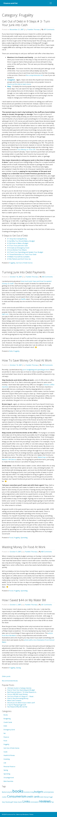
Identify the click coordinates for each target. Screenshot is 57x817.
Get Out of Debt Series (24, 263)
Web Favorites (8, 781)
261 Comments (46, 605)
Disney (46, 797)
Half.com (5, 314)
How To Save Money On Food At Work (27, 360)
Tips (52, 802)
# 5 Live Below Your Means (17, 250)
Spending (24, 538)
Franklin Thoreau (33, 29)
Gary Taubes (6, 802)
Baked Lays (42, 457)
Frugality (12, 263)
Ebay (9, 86)
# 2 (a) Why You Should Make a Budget (21, 241)
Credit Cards (8, 722)
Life (5, 763)
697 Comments (49, 29)
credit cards (33, 796)
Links (26, 801)
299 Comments (47, 365)
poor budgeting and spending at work (36, 370)
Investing (7, 759)
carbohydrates (49, 792)
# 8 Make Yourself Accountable (18, 257)
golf (12, 802)
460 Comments (46, 552)
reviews (45, 801)
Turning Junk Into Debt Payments (23, 272)
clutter (4, 797)
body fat (9, 792)
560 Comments (47, 277)
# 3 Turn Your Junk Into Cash (17, 245)
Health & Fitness (9, 755)
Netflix (23, 299)
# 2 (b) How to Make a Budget (17, 243)
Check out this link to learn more (19, 84)
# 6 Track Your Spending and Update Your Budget (25, 252)
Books (6, 715)
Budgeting (7, 719)
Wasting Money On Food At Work (23, 547)
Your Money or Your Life (26, 149)
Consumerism (16, 796)
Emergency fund (9, 730)
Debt (11, 351)
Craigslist (11, 80)
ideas (15, 802)
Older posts (6, 676)
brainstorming (29, 792)
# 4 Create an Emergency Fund (18, 248)
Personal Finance (9, 766)
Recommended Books (10, 681)
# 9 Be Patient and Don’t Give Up (19, 259)
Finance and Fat (11, 3)
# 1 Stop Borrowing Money (17, 239)
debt (41, 797)
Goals (5, 752)
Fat (5, 733)
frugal (51, 797)
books (17, 791)
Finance (6, 737)
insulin (20, 802)
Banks (4, 792)
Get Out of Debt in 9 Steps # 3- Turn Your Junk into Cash (26, 23)
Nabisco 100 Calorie (9, 459)
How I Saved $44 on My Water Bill (24, 600)
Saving (18, 668)
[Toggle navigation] (50, 3)
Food (11, 538)
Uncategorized (9, 777)
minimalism (34, 802)
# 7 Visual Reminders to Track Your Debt (21, 254)
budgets (38, 791)
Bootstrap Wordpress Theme (24, 814)
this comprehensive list (34, 75)
